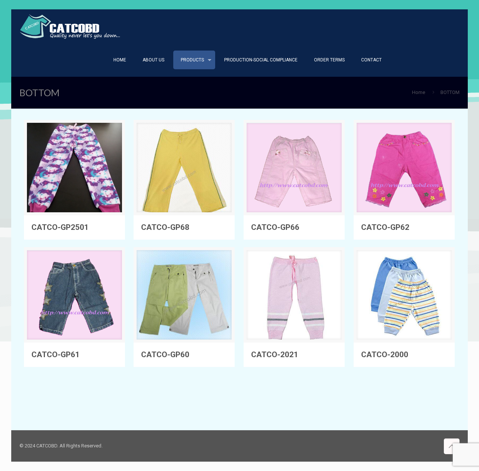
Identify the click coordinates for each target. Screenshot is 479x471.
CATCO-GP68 (165, 227)
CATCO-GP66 (275, 227)
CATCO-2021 (274, 354)
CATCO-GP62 (385, 227)
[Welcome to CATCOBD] (70, 26)
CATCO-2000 (384, 354)
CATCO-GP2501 (60, 227)
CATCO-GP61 (55, 354)
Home (418, 92)
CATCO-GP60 (165, 354)
